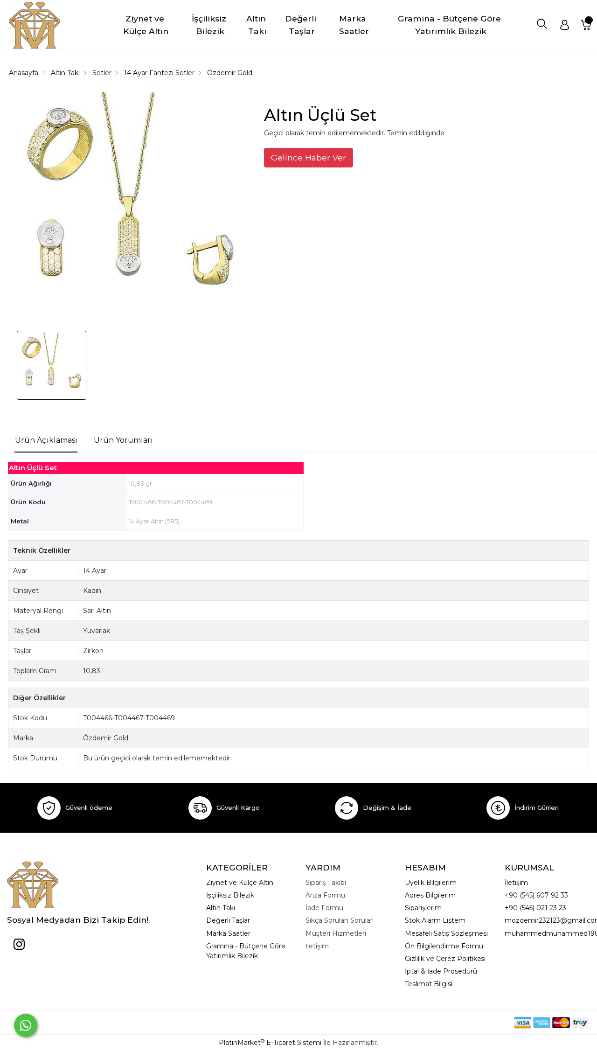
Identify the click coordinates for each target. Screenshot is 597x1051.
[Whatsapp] (25, 1025)
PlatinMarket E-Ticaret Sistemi (270, 1042)
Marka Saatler (228, 933)
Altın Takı (220, 908)
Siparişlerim (423, 908)
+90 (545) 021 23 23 (535, 908)
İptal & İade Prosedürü (441, 971)
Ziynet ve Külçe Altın (239, 882)
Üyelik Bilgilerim (431, 882)
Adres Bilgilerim (430, 895)
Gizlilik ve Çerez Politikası (445, 958)
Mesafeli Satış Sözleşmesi (446, 933)
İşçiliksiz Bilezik (230, 895)
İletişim (516, 882)
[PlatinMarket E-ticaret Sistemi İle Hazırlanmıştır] (481, 1022)
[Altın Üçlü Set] (130, 207)
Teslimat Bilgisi (428, 984)
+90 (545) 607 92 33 (536, 895)
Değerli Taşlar (228, 920)
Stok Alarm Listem (435, 920)
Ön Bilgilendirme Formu (444, 946)
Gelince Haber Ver (308, 157)
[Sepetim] (586, 25)
